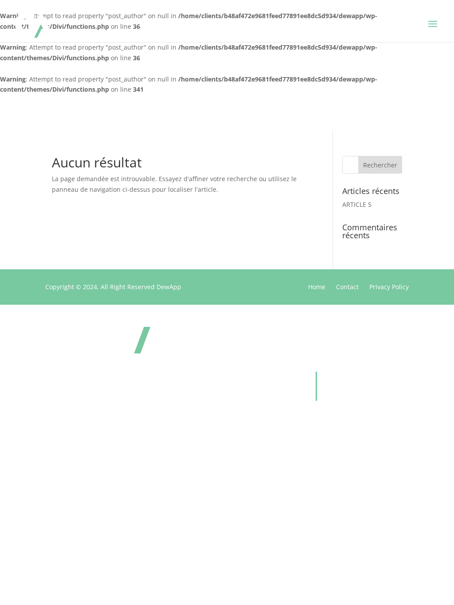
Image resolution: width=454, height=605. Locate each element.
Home (316, 287)
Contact (347, 287)
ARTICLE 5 (357, 204)
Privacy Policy (389, 287)
